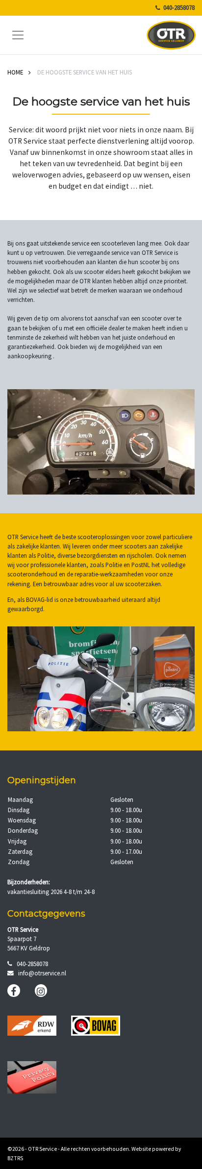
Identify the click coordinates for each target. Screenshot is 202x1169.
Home (15, 72)
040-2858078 (179, 7)
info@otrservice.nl (42, 973)
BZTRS (15, 1158)
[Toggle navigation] (18, 35)
